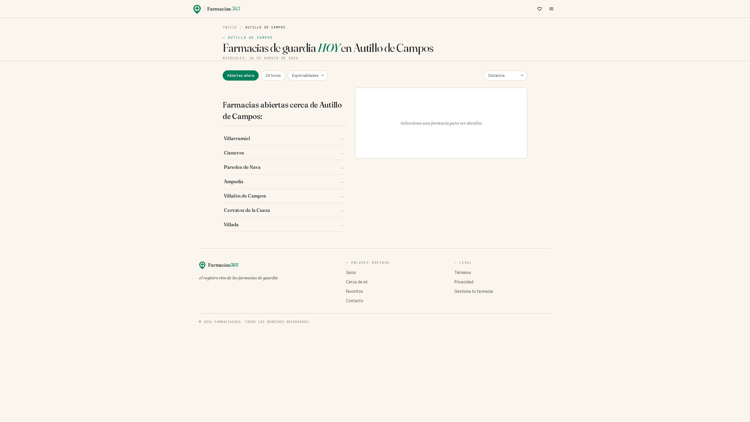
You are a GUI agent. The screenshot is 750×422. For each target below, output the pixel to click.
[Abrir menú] (551, 9)
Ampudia (284, 181)
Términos (462, 272)
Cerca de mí (356, 282)
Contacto (354, 300)
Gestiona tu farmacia (473, 291)
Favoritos (354, 291)
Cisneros (284, 153)
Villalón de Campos (284, 196)
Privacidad (463, 282)
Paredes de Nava (284, 167)
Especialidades (305, 75)
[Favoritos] (539, 9)
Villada (284, 224)
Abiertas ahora (240, 75)
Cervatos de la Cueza (284, 210)
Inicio (230, 27)
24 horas (273, 75)
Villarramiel (284, 138)
